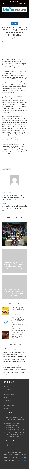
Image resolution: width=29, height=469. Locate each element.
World (25, 3)
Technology (19, 3)
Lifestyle (4, 3)
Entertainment (10, 394)
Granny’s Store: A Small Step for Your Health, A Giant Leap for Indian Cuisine (14, 292)
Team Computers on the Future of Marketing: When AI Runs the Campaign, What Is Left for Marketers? (15, 367)
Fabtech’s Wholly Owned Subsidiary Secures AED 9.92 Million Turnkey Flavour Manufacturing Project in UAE (19, 321)
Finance (8, 397)
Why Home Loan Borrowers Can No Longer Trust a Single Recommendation (18, 310)
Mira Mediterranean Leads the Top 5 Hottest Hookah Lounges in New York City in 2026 (18, 334)
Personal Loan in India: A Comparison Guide (14, 373)
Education (9, 403)
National (8, 400)
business (8, 169)
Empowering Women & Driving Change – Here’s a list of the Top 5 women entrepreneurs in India (14, 265)
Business (14, 23)
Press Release (11, 3)
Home (7, 386)
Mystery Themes (15, 463)
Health (8, 392)
